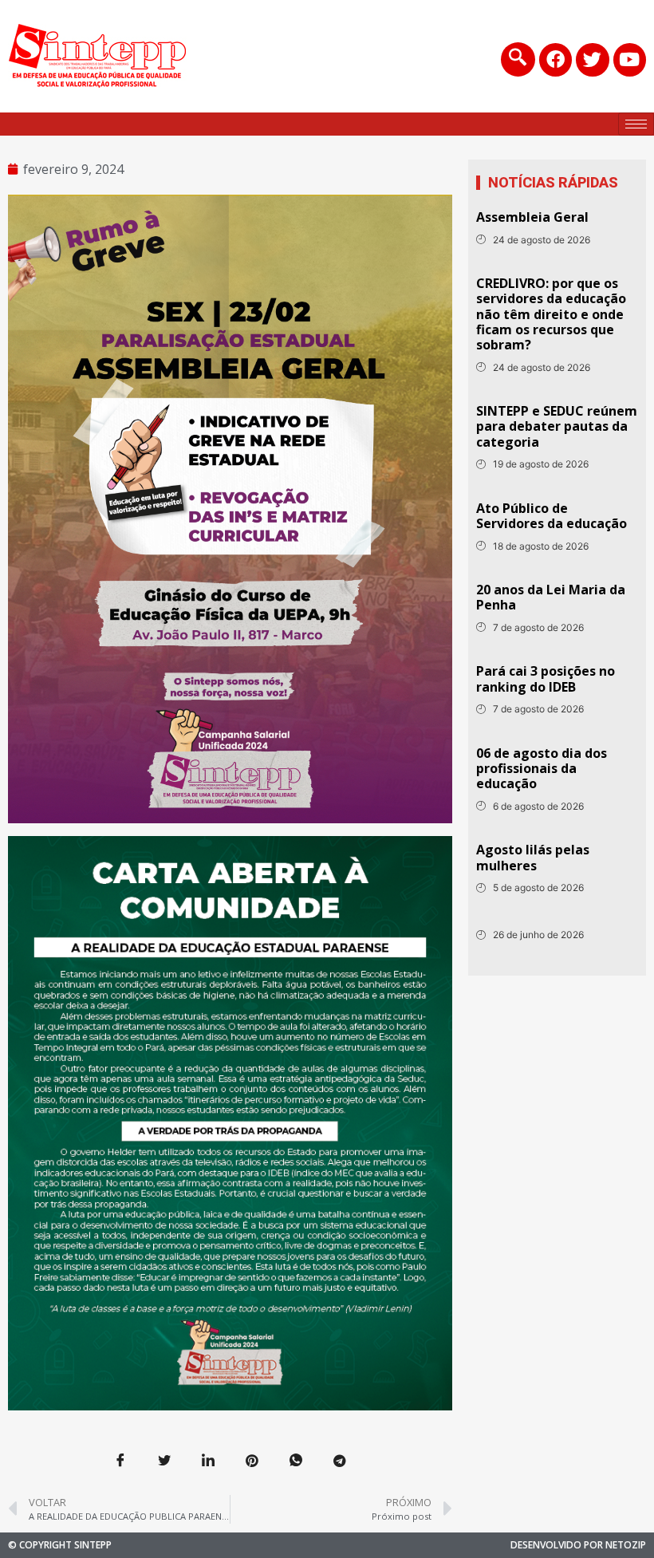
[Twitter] (592, 59)
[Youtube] (629, 59)
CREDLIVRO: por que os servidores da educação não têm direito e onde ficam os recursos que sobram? (551, 313)
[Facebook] (555, 59)
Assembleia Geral (532, 217)
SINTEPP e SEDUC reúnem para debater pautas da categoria (556, 426)
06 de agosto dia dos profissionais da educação (541, 768)
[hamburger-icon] (636, 124)
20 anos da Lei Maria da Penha (550, 597)
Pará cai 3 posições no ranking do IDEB (545, 678)
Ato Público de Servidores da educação (551, 515)
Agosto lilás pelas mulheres (532, 857)
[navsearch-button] (518, 59)
